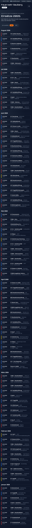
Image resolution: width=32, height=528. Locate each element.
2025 (16, 25)
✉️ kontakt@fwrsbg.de (15, 1)
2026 (12, 25)
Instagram (28, 1)
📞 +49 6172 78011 (5, 1)
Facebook (24, 1)
